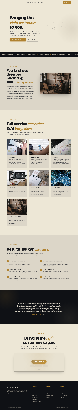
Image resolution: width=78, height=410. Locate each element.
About (42, 2)
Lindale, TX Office (49, 395)
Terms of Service (63, 395)
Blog (47, 393)
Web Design (34, 395)
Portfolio (36, 2)
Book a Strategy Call (18, 39)
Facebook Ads (35, 391)
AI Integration (34, 399)
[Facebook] (67, 398)
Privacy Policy (62, 393)
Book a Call (67, 2)
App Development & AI (36, 401)
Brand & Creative (35, 397)
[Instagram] (61, 398)
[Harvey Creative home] (7, 2)
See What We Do (32, 39)
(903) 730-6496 (63, 391)
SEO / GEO (34, 393)
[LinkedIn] (64, 398)
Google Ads (34, 389)
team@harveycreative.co (65, 389)
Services (29, 2)
